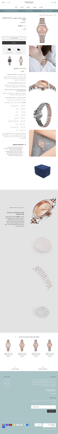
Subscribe (51, 411)
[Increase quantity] (19, 31)
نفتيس (34, 7)
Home (55, 15)
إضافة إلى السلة (14, 38)
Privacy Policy (7, 385)
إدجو (16, 7)
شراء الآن (14, 42)
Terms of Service (6, 381)
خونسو (28, 7)
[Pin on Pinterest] (19, 25)
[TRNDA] (29, 2)
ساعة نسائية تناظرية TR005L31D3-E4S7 (46, 15)
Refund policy (6, 383)
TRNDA (44, 429)
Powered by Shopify (49, 429)
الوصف (22, 71)
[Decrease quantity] (24, 31)
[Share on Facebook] (20, 25)
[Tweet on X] (22, 25)
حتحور (22, 7)
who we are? (7, 379)
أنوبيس (41, 7)
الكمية (24, 29)
